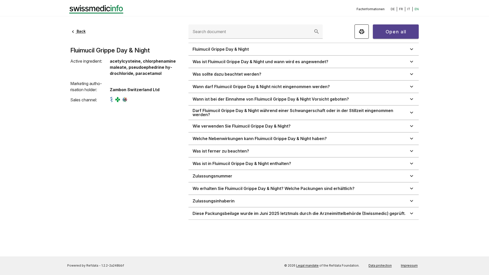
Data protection (380, 265)
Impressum (409, 265)
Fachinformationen (371, 9)
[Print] (362, 31)
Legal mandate (307, 265)
